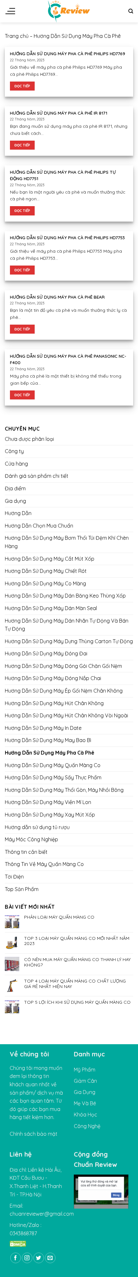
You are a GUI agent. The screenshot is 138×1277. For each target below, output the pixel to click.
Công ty (14, 451)
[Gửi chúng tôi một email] (50, 1258)
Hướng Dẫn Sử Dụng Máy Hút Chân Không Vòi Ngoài (66, 715)
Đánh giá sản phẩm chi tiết (36, 476)
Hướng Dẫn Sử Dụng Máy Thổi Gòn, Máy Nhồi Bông (64, 789)
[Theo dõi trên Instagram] (27, 1258)
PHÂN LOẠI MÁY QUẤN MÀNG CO (59, 917)
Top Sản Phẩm (22, 889)
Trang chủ (17, 36)
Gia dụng (15, 500)
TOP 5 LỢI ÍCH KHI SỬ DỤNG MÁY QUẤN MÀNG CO (77, 1002)
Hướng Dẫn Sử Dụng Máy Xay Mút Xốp (50, 814)
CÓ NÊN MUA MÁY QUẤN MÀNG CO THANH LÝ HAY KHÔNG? (77, 962)
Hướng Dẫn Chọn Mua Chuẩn (39, 525)
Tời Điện (14, 876)
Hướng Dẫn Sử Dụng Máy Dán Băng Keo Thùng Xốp (65, 595)
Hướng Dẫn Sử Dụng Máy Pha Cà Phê (49, 752)
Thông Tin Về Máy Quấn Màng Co (44, 864)
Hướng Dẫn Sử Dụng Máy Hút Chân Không (54, 703)
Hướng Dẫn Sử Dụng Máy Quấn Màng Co (52, 765)
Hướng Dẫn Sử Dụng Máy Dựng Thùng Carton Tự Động (69, 641)
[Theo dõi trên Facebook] (15, 1258)
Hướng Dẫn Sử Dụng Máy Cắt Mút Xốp (49, 558)
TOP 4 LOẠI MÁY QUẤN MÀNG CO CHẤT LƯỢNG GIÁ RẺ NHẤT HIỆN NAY (75, 983)
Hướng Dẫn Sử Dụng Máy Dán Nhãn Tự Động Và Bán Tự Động (66, 624)
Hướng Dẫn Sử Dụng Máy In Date (43, 728)
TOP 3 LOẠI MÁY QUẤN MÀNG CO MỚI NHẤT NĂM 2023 (76, 940)
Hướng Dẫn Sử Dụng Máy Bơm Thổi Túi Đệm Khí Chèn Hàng (67, 542)
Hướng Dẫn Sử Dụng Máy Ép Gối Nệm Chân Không (64, 690)
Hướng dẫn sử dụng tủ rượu (37, 827)
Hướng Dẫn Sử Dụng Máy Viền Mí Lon (48, 802)
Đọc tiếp (22, 86)
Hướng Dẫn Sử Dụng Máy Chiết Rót (46, 571)
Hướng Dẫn (18, 513)
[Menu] (10, 11)
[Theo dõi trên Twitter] (38, 1258)
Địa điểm (15, 488)
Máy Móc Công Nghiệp (31, 839)
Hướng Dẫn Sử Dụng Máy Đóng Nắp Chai (53, 678)
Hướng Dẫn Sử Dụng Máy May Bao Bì (48, 740)
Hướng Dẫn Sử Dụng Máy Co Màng (45, 583)
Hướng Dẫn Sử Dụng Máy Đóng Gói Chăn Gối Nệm (63, 666)
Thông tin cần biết (26, 851)
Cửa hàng (16, 463)
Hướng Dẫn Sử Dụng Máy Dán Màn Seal (51, 608)
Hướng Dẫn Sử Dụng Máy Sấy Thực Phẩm (53, 777)
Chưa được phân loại (29, 438)
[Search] (130, 11)
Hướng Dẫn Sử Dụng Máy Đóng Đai (46, 653)
